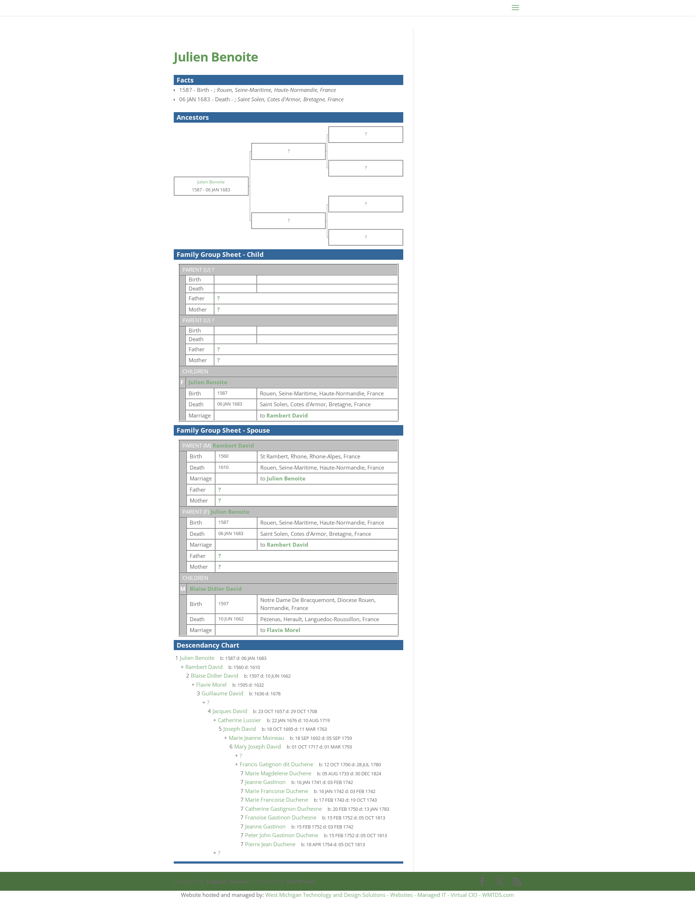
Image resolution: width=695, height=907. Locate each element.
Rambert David (233, 445)
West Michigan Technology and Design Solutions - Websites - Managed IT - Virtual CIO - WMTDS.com (389, 894)
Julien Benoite (208, 382)
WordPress (300, 881)
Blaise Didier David (216, 588)
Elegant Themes (227, 881)
